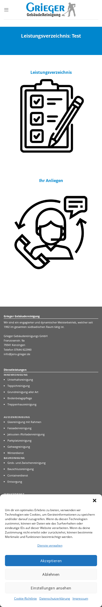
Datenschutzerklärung (54, 598)
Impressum (80, 598)
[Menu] (6, 9)
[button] (94, 500)
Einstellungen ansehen (51, 587)
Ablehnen (51, 574)
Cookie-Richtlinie (25, 598)
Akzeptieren (51, 560)
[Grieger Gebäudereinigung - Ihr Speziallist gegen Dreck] (51, 9)
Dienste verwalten (49, 545)
